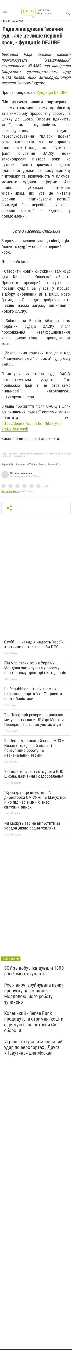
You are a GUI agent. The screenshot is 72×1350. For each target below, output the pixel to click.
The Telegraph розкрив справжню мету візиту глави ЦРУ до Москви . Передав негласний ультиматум (35, 719)
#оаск (42, 464)
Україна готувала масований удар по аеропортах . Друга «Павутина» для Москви (33, 1047)
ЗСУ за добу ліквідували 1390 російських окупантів (34, 971)
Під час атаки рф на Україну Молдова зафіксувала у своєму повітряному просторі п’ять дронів (35, 668)
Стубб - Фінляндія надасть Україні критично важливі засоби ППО (34, 644)
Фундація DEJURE (51, 92)
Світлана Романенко (21, 473)
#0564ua (32, 464)
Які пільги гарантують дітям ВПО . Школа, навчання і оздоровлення (35, 774)
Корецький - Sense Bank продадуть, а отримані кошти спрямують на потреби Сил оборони (33, 1021)
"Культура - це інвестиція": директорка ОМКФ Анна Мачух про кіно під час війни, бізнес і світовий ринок (35, 800)
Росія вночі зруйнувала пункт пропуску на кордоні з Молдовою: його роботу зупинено (33, 993)
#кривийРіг (7, 464)
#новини (20, 464)
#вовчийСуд (54, 464)
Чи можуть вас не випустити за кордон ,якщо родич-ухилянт (32, 826)
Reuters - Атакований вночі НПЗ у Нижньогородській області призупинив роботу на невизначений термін (34, 748)
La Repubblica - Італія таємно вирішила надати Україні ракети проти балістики (33, 693)
